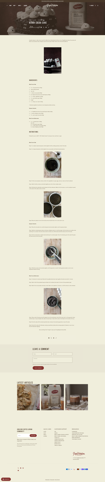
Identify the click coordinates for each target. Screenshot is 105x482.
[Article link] (28, 397)
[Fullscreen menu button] (7, 5)
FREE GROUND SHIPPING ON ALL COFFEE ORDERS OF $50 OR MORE (52, 1)
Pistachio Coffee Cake (26, 406)
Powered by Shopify (76, 459)
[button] (91, 5)
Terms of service (57, 479)
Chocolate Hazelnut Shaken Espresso (74, 405)
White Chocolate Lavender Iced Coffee (52, 405)
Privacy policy (52, 479)
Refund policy (47, 479)
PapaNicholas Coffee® (80, 457)
